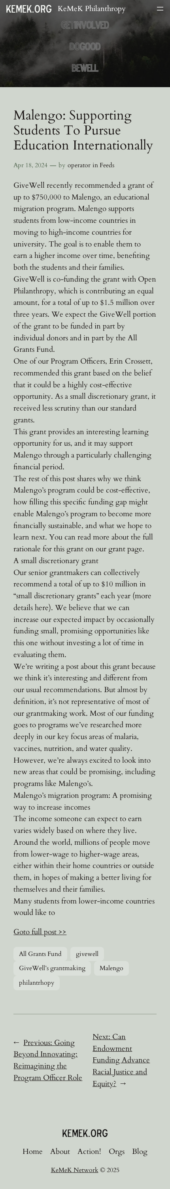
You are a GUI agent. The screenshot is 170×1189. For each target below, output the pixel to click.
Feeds (107, 165)
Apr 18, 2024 (30, 165)
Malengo (111, 968)
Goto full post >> (39, 932)
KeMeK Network (74, 1170)
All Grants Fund (40, 954)
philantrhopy (36, 982)
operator (79, 165)
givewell (87, 954)
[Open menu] (160, 8)
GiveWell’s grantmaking (52, 968)
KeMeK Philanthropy (92, 9)
